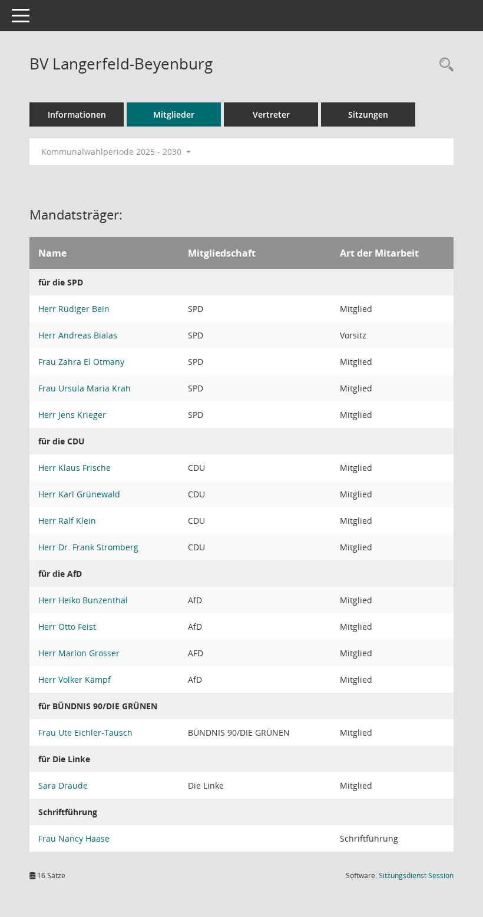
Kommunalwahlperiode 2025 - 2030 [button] (112, 151)
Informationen (77, 114)
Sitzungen (368, 114)
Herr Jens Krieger (72, 414)
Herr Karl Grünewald (79, 494)
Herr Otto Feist (67, 626)
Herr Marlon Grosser (79, 653)
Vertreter (271, 114)
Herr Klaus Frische (74, 467)
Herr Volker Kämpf (74, 679)
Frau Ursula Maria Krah (84, 388)
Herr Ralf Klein (67, 520)
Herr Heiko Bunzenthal (83, 600)
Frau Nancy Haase (74, 838)
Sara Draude (63, 785)
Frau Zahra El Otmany (81, 361)
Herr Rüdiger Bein (74, 308)
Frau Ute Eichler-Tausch (85, 732)
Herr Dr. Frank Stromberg (88, 547)
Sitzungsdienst (416, 876)
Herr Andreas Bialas (77, 335)
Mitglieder (173, 114)
